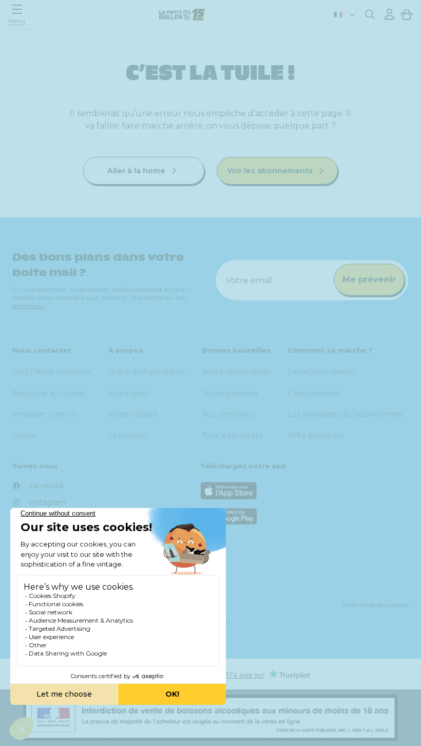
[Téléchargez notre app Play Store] (304, 516)
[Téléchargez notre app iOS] (304, 491)
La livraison (127, 435)
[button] (19, 14)
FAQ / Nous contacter (51, 371)
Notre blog (127, 393)
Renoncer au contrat (49, 393)
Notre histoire (133, 414)
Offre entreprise (316, 435)
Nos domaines (228, 414)
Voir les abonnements (271, 170)
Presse (24, 435)
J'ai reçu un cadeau (322, 371)
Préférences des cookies (375, 605)
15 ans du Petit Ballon (146, 371)
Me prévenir (369, 279)
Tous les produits (232, 435)
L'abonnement (314, 393)
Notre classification (236, 371)
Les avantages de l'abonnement (346, 414)
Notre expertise (230, 393)
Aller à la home (137, 170)
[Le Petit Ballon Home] (182, 14)
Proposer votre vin (45, 414)
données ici (28, 306)
